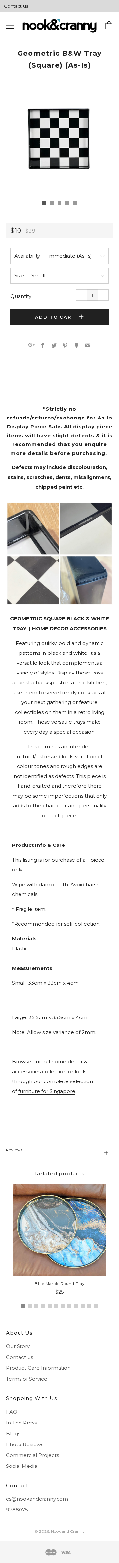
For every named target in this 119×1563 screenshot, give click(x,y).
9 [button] (76, 1306)
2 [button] (30, 1306)
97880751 (18, 1510)
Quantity (20, 296)
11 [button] (89, 1306)
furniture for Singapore (46, 1091)
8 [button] (69, 1306)
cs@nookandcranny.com (37, 1499)
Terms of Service (26, 1379)
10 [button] (83, 1306)
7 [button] (63, 1306)
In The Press (21, 1423)
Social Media (21, 1466)
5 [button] (50, 1306)
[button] (44, 203)
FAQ (11, 1412)
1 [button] (23, 1306)
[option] (59, 140)
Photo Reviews (24, 1444)
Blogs (13, 1433)
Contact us (16, 6)
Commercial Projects (32, 1455)
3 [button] (36, 1306)
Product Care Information (38, 1368)
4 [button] (43, 1306)
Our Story (18, 1346)
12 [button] (96, 1306)
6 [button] (56, 1306)
